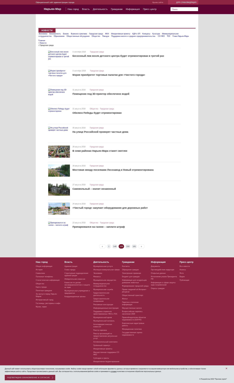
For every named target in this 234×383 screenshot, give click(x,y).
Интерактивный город (44, 300)
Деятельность (100, 9)
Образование (59, 36)
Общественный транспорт (132, 295)
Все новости (185, 266)
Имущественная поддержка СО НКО (106, 353)
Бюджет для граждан (131, 277)
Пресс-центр (149, 9)
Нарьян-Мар (52, 8)
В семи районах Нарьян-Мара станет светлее (99, 151)
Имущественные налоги (132, 308)
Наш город (73, 9)
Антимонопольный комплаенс (105, 342)
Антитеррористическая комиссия (102, 325)
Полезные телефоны (44, 277)
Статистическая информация (48, 280)
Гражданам (117, 9)
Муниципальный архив (102, 317)
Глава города (69, 270)
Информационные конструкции (105, 308)
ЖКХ (107, 34)
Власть (86, 9)
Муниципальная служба (103, 289)
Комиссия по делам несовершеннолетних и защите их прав (77, 285)
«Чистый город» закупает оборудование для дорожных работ (110, 207)
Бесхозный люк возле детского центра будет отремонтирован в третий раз (118, 56)
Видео (182, 277)
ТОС (168, 36)
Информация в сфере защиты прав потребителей (163, 284)
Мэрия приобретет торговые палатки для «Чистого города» (108, 75)
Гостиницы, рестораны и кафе (48, 303)
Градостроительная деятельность (101, 294)
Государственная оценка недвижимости (132, 333)
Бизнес (66, 34)
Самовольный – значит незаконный (94, 188)
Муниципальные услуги (103, 266)
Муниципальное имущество (104, 280)
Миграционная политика (132, 329)
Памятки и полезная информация (130, 303)
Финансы (97, 277)
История (39, 270)
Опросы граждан (158, 288)
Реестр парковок (100, 330)
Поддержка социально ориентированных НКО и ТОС (105, 312)
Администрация (70, 266)
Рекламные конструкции (103, 304)
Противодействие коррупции (162, 270)
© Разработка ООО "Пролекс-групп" (213, 379)
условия (113, 371)
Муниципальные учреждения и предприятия (77, 292)
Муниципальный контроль (104, 321)
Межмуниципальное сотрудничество (101, 285)
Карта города (41, 287)
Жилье (125, 299)
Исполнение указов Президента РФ (164, 278)
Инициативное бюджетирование (106, 361)
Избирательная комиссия (74, 279)
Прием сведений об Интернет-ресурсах (134, 290)
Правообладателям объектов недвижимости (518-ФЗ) (134, 318)
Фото (182, 273)
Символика (40, 273)
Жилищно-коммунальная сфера (106, 270)
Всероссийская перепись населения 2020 (132, 312)
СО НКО (161, 36)
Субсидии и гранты (101, 358)
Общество (96, 36)
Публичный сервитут (101, 345)
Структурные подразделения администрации (76, 274)
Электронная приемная (131, 273)
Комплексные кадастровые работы (133, 324)
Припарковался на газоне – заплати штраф (98, 226)
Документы (155, 266)
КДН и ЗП (136, 34)
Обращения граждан (130, 270)
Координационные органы (74, 296)
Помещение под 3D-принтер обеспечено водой (100, 94)
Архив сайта (157, 2)
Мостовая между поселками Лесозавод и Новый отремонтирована (113, 170)
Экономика (42, 34)
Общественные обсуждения (78, 36)
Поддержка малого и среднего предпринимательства (133, 36)
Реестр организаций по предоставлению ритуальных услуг (105, 336)
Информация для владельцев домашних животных (134, 281)
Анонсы (183, 270)
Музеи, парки (41, 307)
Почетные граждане (44, 291)
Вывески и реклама (79, 34)
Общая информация (44, 266)
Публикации (184, 280)
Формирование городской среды (135, 286)
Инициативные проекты (120, 34)
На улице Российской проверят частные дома (100, 132)
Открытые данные (158, 273)
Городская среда (96, 34)
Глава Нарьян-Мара (181, 36)
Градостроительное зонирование (101, 300)
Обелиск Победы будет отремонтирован (97, 113)
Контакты (126, 266)
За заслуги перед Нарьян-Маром (46, 295)
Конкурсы (146, 34)
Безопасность (55, 34)
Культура (156, 34)
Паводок (105, 36)
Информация (133, 9)
